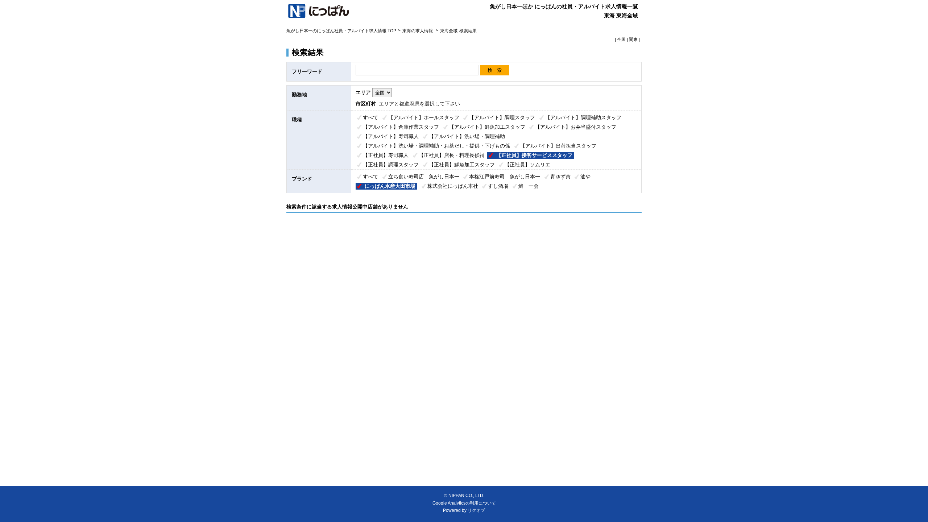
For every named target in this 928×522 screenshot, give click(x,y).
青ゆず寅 (560, 176)
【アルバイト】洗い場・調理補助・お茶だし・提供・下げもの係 (436, 146)
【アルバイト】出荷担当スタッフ (558, 146)
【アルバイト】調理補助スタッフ (583, 117)
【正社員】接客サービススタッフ (534, 155)
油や (585, 176)
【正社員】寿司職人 (386, 155)
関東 (633, 39)
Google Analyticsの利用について (464, 503)
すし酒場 (498, 186)
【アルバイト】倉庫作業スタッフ (401, 127)
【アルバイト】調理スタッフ (502, 117)
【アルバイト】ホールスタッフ (423, 117)
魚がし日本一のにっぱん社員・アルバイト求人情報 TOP (341, 30)
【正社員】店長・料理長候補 (452, 155)
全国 (621, 39)
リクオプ (476, 510)
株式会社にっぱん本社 (452, 186)
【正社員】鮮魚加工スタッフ (462, 164)
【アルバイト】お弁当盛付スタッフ (575, 127)
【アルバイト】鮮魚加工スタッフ (487, 127)
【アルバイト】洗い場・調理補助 (467, 136)
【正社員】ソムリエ (527, 164)
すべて (370, 117)
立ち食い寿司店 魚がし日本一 (423, 176)
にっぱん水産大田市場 (390, 186)
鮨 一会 (528, 186)
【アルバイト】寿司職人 (391, 136)
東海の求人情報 (418, 30)
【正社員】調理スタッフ (391, 164)
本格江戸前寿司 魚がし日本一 (504, 176)
